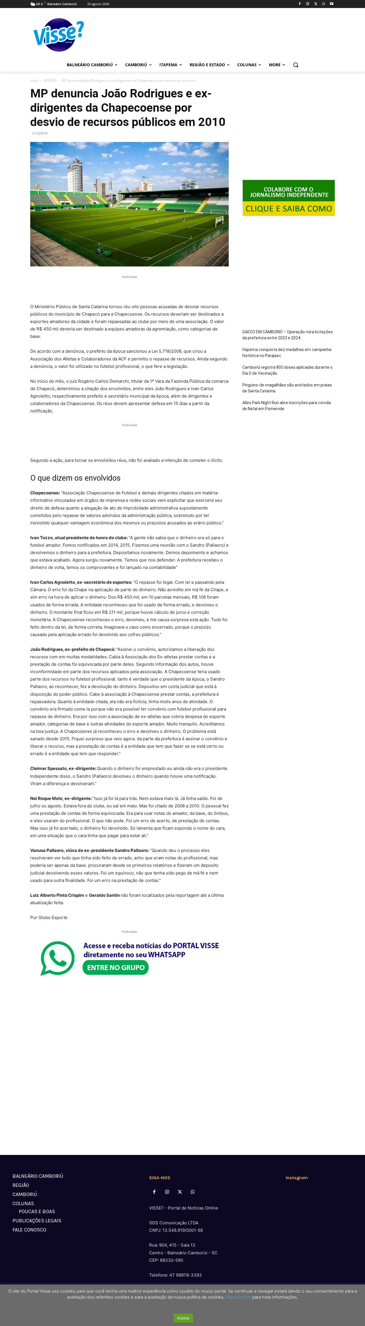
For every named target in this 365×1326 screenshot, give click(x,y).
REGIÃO (50, 80)
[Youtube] (331, 4)
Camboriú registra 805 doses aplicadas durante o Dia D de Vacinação (287, 370)
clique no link (237, 1297)
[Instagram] (308, 4)
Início (34, 80)
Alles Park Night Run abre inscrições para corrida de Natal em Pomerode (286, 405)
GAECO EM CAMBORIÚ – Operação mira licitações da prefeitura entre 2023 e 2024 (287, 335)
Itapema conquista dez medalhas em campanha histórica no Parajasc (286, 352)
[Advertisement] (129, 288)
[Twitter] (316, 4)
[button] (296, 65)
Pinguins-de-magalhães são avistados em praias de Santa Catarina (287, 388)
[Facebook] (300, 4)
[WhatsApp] (323, 4)
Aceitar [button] (183, 1318)
